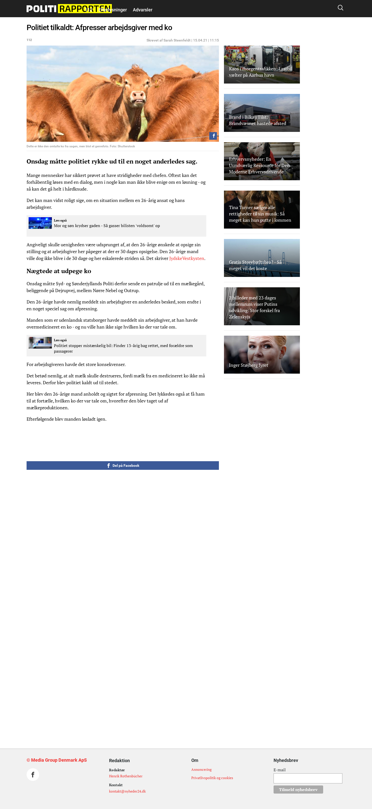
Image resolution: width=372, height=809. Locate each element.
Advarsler (142, 9)
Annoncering (201, 769)
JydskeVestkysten (186, 258)
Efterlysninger (112, 9)
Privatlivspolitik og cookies (212, 777)
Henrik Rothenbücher (125, 776)
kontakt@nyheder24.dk (127, 791)
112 (88, 9)
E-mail (280, 770)
